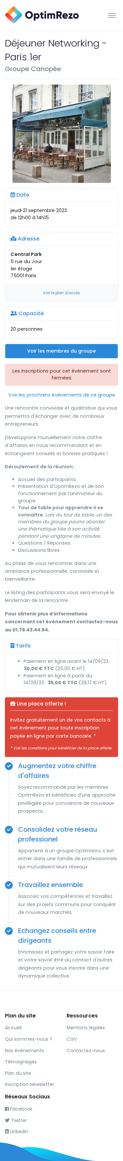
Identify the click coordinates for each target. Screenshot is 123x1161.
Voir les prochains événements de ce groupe (61, 395)
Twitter (18, 1120)
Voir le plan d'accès (61, 293)
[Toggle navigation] (112, 15)
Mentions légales (86, 1027)
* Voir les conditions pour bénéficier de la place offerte (61, 748)
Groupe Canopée (33, 68)
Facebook (20, 1109)
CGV (72, 1039)
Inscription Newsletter (29, 1084)
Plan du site (18, 1073)
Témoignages (21, 1061)
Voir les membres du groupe (61, 351)
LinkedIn (18, 1131)
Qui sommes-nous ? (28, 1039)
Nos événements (24, 1050)
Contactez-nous (86, 1050)
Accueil (13, 1027)
